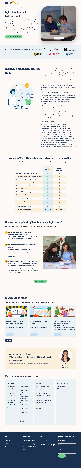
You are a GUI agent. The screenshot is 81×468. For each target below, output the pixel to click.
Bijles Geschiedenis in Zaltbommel (43, 395)
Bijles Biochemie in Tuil (25, 390)
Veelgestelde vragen (27, 442)
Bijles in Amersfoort (11, 400)
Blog (6, 446)
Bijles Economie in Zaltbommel (42, 404)
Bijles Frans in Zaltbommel (41, 391)
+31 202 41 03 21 (44, 440)
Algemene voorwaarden (28, 439)
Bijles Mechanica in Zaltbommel (43, 398)
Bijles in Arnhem (10, 402)
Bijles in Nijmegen (11, 393)
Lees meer (8, 340)
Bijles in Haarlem (10, 398)
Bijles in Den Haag (11, 386)
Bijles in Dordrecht (11, 404)
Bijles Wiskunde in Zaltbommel (42, 386)
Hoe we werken (8, 440)
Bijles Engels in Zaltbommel (42, 393)
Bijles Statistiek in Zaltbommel (42, 389)
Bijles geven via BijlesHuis (11, 444)
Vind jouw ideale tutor (40, 281)
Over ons (7, 439)
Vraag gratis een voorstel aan (13, 36)
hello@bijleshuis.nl (16, 360)
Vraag (59, 449)
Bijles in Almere (10, 391)
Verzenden (62, 456)
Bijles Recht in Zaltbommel (42, 402)
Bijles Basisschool (61, 386)
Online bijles (7, 442)
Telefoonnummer (62, 440)
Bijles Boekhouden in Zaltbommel (43, 400)
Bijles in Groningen (11, 389)
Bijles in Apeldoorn (11, 395)
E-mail (59, 444)
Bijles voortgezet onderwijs (63, 389)
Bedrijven (7, 443)
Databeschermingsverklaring (29, 440)
